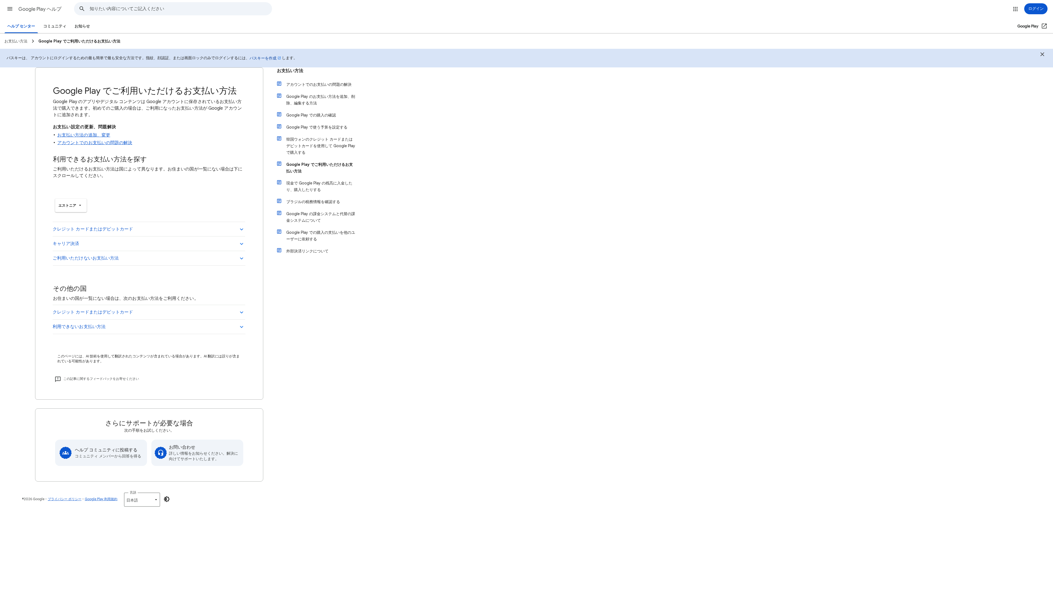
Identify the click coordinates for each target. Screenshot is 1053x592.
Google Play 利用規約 (101, 499)
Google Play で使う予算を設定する (316, 127)
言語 (133, 492)
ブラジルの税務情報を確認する (313, 201)
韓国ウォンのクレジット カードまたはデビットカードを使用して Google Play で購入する (320, 146)
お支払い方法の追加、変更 (83, 135)
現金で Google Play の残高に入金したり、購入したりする (319, 186)
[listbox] (71, 205)
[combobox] (181, 8)
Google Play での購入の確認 (311, 115)
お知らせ (82, 26)
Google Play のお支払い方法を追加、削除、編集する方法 (320, 100)
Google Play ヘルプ (39, 9)
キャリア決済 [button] (66, 243)
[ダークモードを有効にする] (166, 499)
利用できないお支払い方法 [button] (79, 326)
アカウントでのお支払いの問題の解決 (94, 143)
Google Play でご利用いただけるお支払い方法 (319, 167)
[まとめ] (1042, 55)
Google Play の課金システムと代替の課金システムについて (320, 217)
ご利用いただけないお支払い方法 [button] (86, 258)
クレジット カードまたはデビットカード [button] (93, 229)
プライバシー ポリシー (64, 499)
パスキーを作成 (263, 58)
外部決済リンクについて (307, 251)
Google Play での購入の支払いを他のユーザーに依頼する (320, 235)
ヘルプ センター (21, 26)
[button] (9, 8)
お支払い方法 (290, 70)
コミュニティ (54, 26)
